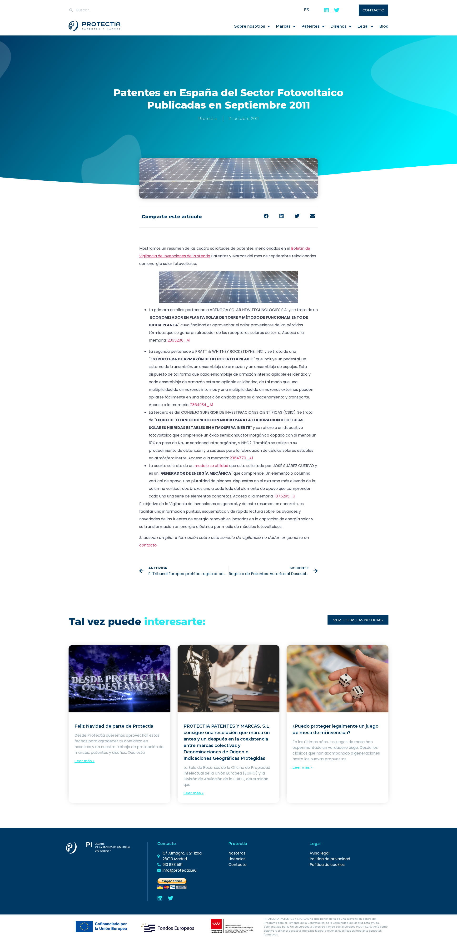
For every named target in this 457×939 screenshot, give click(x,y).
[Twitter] (336, 10)
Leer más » (84, 761)
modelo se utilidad (211, 465)
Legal (363, 26)
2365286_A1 (179, 340)
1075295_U (284, 496)
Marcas (283, 26)
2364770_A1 (241, 458)
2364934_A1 (201, 404)
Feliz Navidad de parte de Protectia (114, 726)
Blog (383, 26)
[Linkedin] (326, 10)
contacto (148, 545)
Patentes (311, 26)
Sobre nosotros (249, 26)
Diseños (339, 26)
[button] (266, 216)
